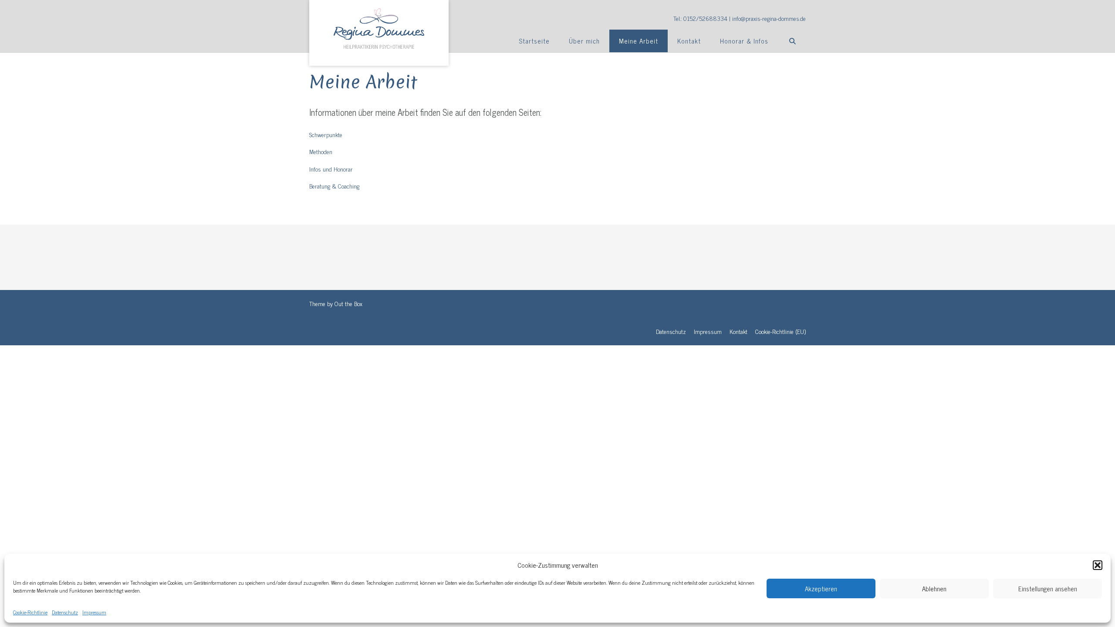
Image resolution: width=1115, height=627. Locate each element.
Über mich (584, 40)
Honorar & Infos (744, 40)
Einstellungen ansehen (1047, 588)
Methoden (320, 151)
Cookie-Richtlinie (30, 612)
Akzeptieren (821, 588)
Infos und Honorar (331, 169)
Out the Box (348, 303)
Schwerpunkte (325, 134)
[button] (1097, 565)
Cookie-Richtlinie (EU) (780, 331)
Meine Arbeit (638, 40)
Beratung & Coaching (334, 186)
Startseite (534, 40)
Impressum (94, 612)
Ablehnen (934, 588)
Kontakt (689, 40)
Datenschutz (65, 612)
